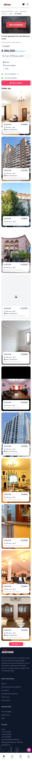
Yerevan (3, 13)
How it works (5, 690)
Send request (17, 83)
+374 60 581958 (6, 737)
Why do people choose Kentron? (11, 687)
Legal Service (5, 715)
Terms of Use (5, 697)
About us (4, 683)
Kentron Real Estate (7, 11)
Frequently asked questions (9, 693)
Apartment (23, 11)
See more (15, 644)
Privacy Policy (5, 700)
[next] (28, 112)
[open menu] (27, 4)
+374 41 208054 (10, 74)
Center (11, 13)
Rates (3, 718)
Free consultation (6, 711)
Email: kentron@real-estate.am (10, 739)
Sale (16, 11)
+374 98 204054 (10, 78)
